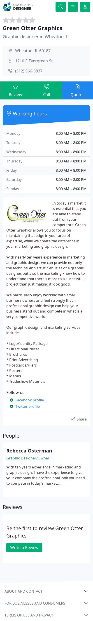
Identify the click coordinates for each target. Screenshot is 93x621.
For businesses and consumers (35, 603)
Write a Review (24, 547)
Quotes (77, 94)
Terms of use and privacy (29, 615)
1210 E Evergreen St (34, 60)
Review (15, 94)
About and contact (23, 591)
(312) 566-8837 (28, 71)
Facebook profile (29, 400)
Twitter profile (27, 406)
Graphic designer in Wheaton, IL (36, 37)
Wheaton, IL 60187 (33, 50)
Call (46, 94)
